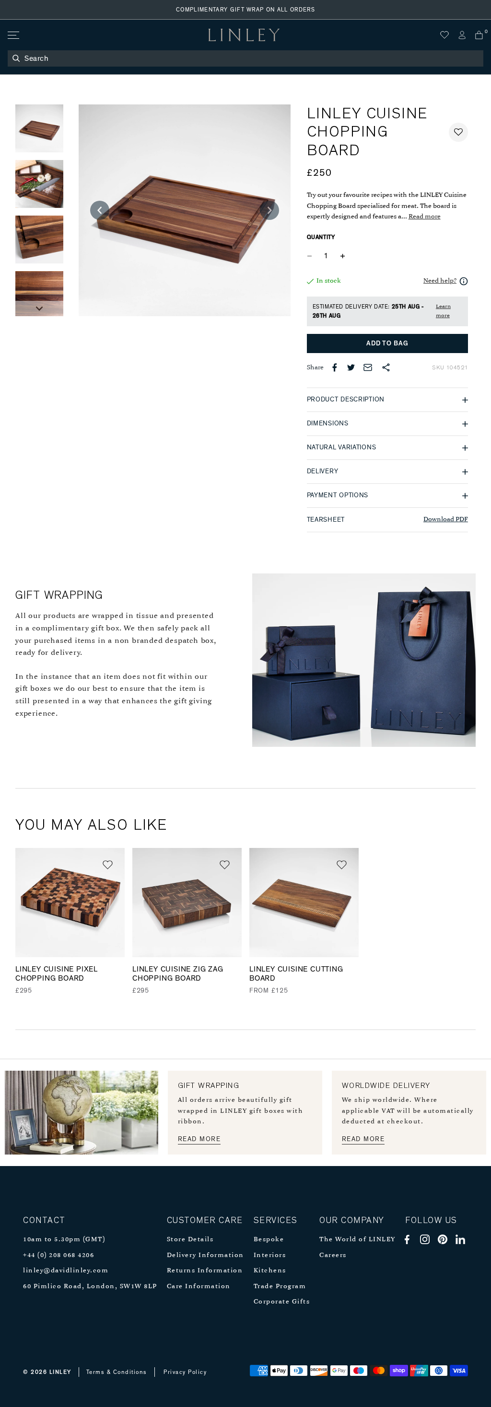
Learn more (443, 311)
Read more (425, 216)
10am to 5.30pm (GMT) (64, 1239)
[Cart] (479, 35)
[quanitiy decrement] (311, 255)
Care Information (199, 1286)
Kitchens (270, 1270)
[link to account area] (461, 35)
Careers (333, 1255)
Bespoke (269, 1239)
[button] (458, 132)
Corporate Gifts (282, 1301)
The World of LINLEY (357, 1239)
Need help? (439, 281)
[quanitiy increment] (343, 255)
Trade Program (280, 1286)
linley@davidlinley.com (65, 1270)
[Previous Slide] (99, 210)
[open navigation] (13, 35)
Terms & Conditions (116, 1372)
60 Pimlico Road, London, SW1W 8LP (90, 1286)
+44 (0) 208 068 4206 (58, 1255)
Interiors (270, 1255)
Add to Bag (387, 343)
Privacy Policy (185, 1372)
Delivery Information (205, 1255)
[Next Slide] (39, 308)
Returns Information (205, 1270)
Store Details (190, 1239)
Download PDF (445, 519)
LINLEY (60, 1372)
